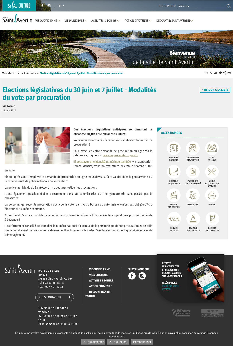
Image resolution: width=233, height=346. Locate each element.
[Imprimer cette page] (229, 73)
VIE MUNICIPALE (98, 275)
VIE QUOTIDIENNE (99, 269)
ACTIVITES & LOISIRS (101, 280)
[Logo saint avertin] (20, 269)
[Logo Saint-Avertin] (17, 19)
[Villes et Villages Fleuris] (212, 313)
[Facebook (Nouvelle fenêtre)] (41, 6)
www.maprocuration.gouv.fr (120, 155)
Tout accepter (95, 341)
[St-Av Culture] (19, 5)
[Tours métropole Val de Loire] (181, 313)
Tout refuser (119, 341)
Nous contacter (50, 297)
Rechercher (167, 6)
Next (214, 52)
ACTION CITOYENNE (100, 286)
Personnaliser (142, 341)
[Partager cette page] (224, 73)
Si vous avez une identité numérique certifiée (102, 162)
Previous (18, 52)
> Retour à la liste (215, 90)
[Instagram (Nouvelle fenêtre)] (49, 6)
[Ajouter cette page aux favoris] (220, 73)
